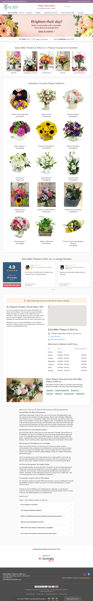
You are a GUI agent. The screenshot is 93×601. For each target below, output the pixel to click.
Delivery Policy (63, 594)
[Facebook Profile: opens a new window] (89, 574)
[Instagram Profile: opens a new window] (85, 574)
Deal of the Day (12, 13)
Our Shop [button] (81, 13)
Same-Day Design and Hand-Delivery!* (15, 1)
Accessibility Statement (51, 594)
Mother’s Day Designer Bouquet (72, 267)
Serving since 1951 (64, 39)
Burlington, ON (75, 390)
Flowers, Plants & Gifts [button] (68, 13)
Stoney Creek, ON (69, 393)
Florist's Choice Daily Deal (36, 267)
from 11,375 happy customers (33, 39)
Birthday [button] (38, 13)
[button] (52, 289)
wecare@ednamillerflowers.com (12, 579)
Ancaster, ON (49, 390)
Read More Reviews (12, 285)
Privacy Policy (40, 594)
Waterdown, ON (80, 393)
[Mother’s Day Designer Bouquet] (62, 267)
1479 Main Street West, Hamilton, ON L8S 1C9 (16, 576)
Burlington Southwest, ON (62, 390)
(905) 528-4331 (56, 336)
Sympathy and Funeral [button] (51, 13)
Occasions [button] (29, 13)
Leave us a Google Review (81, 578)
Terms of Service (30, 594)
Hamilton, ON (58, 393)
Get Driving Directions (58, 339)
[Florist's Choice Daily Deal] (27, 267)
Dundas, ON (49, 393)
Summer (21, 13)
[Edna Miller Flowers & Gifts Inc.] (16, 7)
